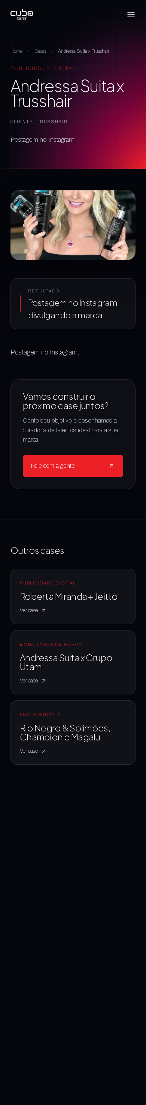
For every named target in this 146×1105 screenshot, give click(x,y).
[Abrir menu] (131, 14)
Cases (40, 51)
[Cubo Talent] (21, 14)
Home (16, 51)
